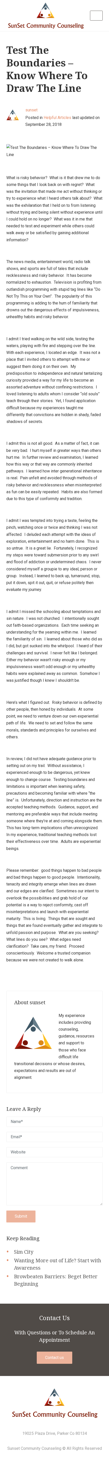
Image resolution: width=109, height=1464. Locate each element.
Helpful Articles (57, 117)
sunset (31, 110)
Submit (21, 1216)
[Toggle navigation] (96, 16)
